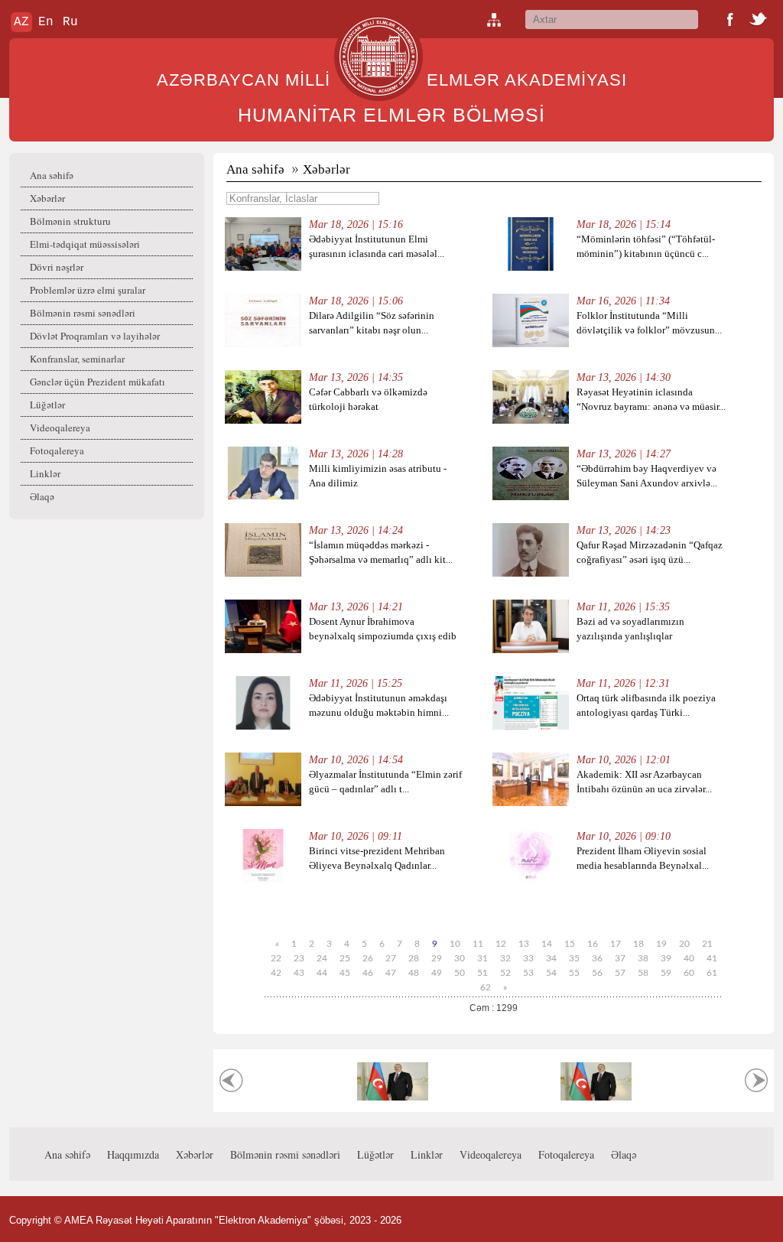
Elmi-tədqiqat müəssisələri (85, 244)
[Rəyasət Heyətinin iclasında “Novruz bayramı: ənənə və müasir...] (530, 420)
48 (413, 972)
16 (592, 943)
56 (597, 972)
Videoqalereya (60, 427)
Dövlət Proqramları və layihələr (95, 336)
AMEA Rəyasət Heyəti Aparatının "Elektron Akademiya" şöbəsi (203, 1220)
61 (712, 972)
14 (546, 943)
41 (712, 958)
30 (459, 958)
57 (620, 972)
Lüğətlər (47, 404)
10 (455, 943)
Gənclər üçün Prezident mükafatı (97, 382)
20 (684, 943)
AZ (21, 22)
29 (436, 958)
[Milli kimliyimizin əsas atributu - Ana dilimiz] (263, 496)
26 (367, 958)
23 (299, 958)
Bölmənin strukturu (70, 221)
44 (322, 972)
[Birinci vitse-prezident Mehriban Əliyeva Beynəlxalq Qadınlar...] (263, 879)
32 (505, 958)
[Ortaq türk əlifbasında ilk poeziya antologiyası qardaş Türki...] (530, 726)
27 (390, 958)
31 (482, 958)
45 (345, 972)
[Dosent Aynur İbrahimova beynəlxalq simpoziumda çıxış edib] (263, 649)
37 (620, 958)
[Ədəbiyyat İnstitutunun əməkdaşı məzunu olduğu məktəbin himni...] (263, 726)
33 (528, 958)
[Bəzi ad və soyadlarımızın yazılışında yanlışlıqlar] (530, 649)
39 (666, 958)
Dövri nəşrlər (56, 267)
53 (528, 972)
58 (643, 972)
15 (569, 943)
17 (615, 943)
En (46, 22)
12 (500, 943)
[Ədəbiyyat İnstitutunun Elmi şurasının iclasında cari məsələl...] (263, 267)
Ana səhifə (51, 175)
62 (485, 987)
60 (689, 972)
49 (436, 972)
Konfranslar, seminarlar (77, 359)
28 (413, 958)
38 (643, 958)
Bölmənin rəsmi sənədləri (82, 313)
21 (707, 943)
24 (322, 958)
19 (661, 943)
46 (367, 972)
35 (574, 958)
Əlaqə (42, 496)
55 (574, 972)
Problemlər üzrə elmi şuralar (87, 290)
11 (478, 943)
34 (551, 958)
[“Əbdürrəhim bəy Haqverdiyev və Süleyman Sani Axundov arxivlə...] (530, 496)
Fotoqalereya (57, 450)
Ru (70, 22)
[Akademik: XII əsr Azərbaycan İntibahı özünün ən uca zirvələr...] (530, 802)
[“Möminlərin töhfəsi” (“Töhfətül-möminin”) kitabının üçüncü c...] (530, 267)
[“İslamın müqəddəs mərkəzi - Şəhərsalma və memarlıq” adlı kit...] (263, 573)
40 (689, 958)
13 (523, 943)
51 (482, 972)
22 (276, 958)
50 (459, 972)
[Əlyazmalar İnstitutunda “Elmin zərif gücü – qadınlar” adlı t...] (263, 802)
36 (597, 958)
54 (551, 972)
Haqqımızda (133, 1154)
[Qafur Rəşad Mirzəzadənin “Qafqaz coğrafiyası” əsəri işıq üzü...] (530, 573)
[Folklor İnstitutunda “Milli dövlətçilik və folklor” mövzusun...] (530, 344)
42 (276, 972)
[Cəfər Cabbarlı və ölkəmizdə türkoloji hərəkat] (263, 420)
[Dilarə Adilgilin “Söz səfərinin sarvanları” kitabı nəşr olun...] (263, 344)
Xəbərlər (47, 198)
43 (299, 972)
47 (390, 972)
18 (638, 943)
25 (345, 958)
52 (505, 972)
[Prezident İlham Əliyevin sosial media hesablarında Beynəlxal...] (530, 879)
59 (666, 972)
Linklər (45, 473)
